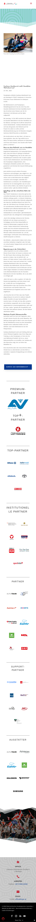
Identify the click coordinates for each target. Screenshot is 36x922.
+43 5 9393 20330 (21, 884)
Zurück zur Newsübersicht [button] (17, 367)
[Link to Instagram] (16, 916)
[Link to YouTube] (24, 916)
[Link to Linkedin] (20, 916)
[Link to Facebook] (12, 916)
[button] (31, 4)
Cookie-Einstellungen (8, 910)
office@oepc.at (20, 899)
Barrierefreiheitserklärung (23, 908)
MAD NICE (12, 908)
